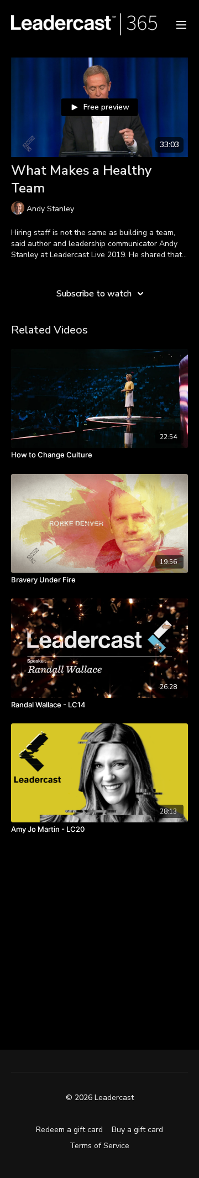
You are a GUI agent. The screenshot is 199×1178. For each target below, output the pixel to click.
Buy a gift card (137, 1129)
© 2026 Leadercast (100, 1098)
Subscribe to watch (94, 294)
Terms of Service (99, 1145)
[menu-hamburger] (181, 24)
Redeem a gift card (69, 1129)
